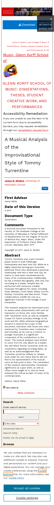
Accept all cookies (27, 488)
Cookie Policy (16, 477)
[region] (27, 476)
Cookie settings (27, 498)
